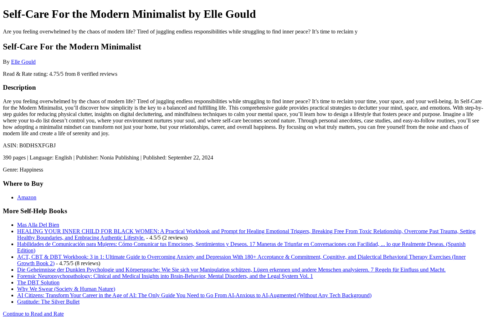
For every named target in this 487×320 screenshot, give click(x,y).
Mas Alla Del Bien (38, 225)
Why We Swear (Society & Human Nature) (66, 289)
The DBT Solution (38, 282)
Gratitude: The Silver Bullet (48, 302)
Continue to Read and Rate (33, 314)
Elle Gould (23, 62)
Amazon (26, 197)
